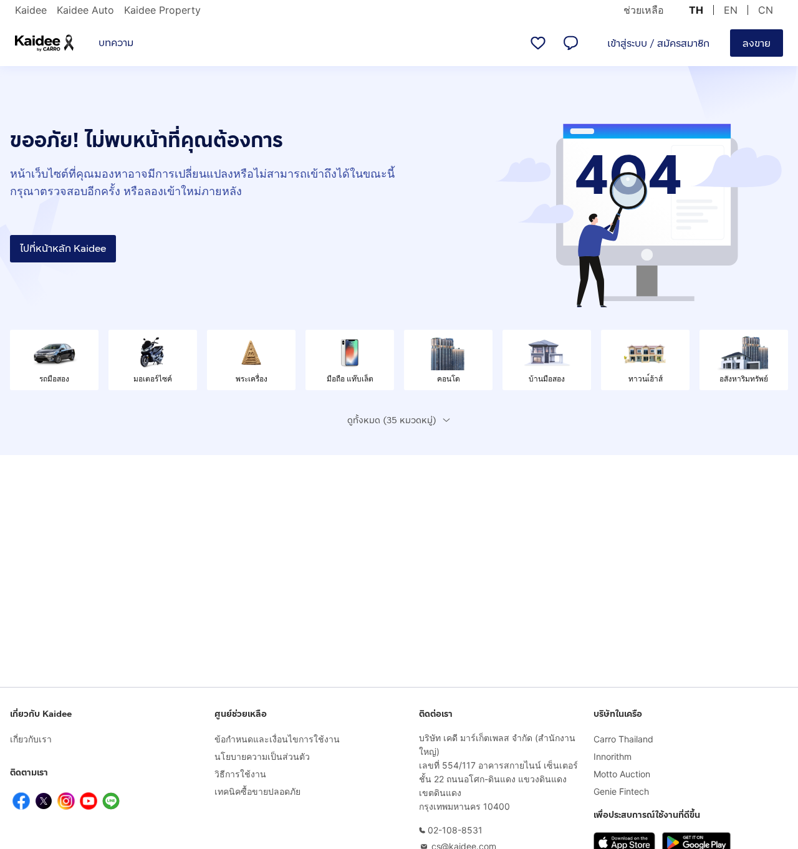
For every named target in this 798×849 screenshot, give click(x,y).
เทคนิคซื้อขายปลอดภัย (257, 791)
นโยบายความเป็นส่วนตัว (262, 756)
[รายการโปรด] (538, 43)
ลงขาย (757, 43)
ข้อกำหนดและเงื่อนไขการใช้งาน (277, 739)
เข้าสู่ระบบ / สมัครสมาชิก (658, 43)
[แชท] (570, 43)
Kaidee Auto (85, 10)
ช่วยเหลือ (643, 10)
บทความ (116, 43)
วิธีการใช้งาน (240, 774)
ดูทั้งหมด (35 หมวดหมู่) (391, 420)
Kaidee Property (162, 10)
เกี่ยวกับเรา (31, 739)
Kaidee (31, 10)
